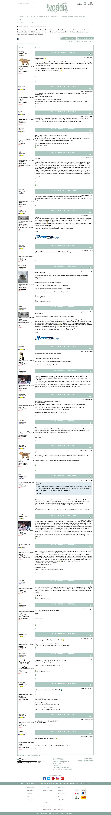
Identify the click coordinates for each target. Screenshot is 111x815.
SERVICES (82, 16)
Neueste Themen (74, 41)
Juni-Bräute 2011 (58, 765)
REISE (76, 16)
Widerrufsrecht (62, 800)
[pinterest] (53, 779)
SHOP (27, 16)
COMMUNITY (21, 19)
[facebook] (44, 779)
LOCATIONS (43, 16)
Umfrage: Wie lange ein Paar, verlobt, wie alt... (61, 762)
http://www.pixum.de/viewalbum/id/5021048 (56, 409)
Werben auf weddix (47, 790)
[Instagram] (58, 779)
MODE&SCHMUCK (67, 16)
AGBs (28, 796)
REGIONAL (34, 16)
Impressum (29, 793)
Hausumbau (38, 103)
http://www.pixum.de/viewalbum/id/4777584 (56, 745)
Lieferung (60, 790)
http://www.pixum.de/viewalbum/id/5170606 (55, 292)
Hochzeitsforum (31, 22)
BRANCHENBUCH (54, 16)
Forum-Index (20, 43)
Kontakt (60, 806)
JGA (89, 551)
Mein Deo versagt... (58, 759)
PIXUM (36, 231)
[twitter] (49, 779)
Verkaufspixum (39, 618)
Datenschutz (30, 800)
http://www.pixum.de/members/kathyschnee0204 (49, 569)
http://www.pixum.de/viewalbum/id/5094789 (56, 645)
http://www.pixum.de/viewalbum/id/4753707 (47, 644)
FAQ (59, 803)
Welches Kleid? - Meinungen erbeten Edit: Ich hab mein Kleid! (62, 768)
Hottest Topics (88, 41)
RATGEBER (20, 16)
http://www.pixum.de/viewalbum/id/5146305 (53, 412)
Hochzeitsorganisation (32, 43)
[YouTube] (62, 779)
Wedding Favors (45, 297)
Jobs (28, 803)
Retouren (60, 796)
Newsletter (61, 809)
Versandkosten (62, 793)
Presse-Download (47, 806)
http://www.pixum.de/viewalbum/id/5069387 (57, 288)
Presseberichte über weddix (49, 809)
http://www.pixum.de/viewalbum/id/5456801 (56, 285)
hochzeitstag (84, 62)
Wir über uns (30, 790)
